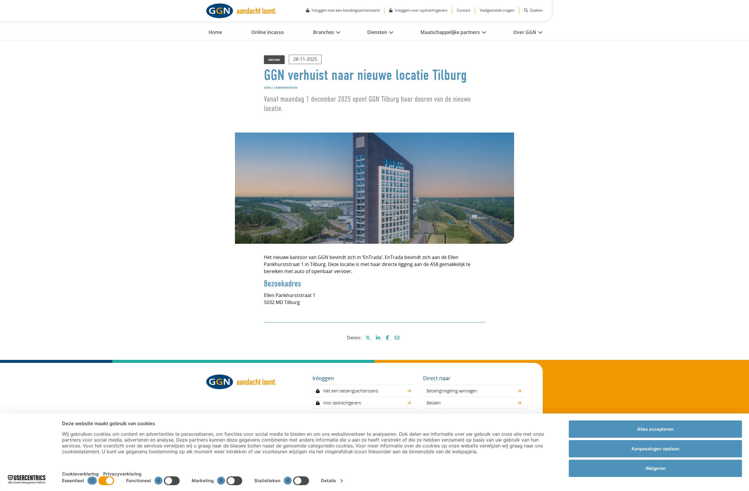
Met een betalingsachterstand (350, 391)
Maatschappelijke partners (450, 32)
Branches (323, 32)
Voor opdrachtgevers (342, 403)
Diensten (377, 32)
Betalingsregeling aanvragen (452, 391)
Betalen (434, 403)
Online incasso (267, 32)
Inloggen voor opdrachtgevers (421, 10)
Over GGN (524, 32)
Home (215, 32)
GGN (267, 87)
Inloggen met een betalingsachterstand (346, 10)
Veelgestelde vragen (497, 10)
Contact (463, 10)
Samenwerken (285, 87)
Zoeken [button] (536, 10)
